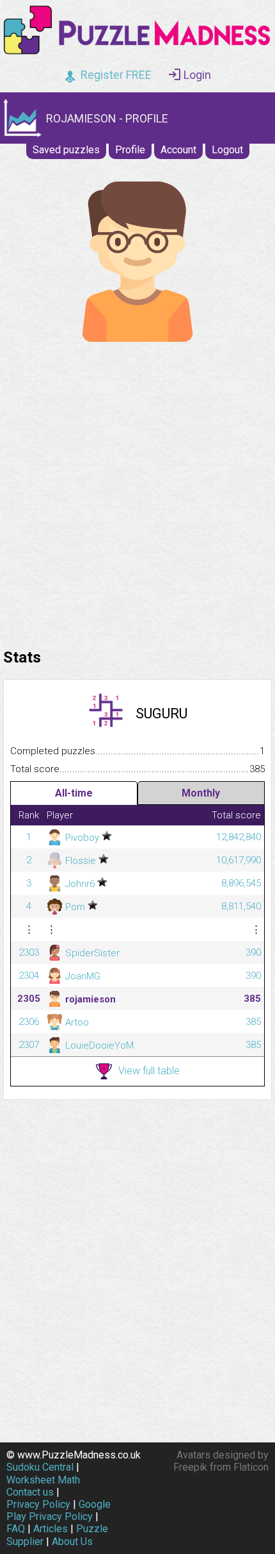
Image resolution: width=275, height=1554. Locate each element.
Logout (227, 150)
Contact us (30, 1492)
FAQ (15, 1529)
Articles (50, 1529)
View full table (149, 1071)
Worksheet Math (43, 1480)
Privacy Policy (38, 1504)
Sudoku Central (40, 1467)
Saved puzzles (66, 150)
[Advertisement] (137, 492)
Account (178, 150)
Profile (130, 150)
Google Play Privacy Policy (58, 1510)
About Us (72, 1541)
